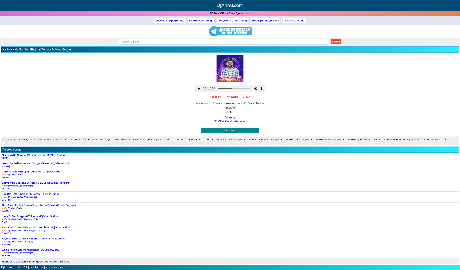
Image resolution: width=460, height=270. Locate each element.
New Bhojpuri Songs (201, 20)
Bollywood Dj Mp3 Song (232, 20)
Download (230, 130)
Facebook (216, 96)
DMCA (246, 96)
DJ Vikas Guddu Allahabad (230, 121)
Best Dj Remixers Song (265, 20)
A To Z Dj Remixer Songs (24, 261)
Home (5, 261)
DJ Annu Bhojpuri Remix (170, 20)
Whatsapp (232, 96)
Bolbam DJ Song (294, 20)
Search (336, 41)
